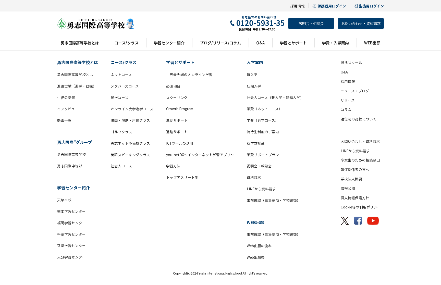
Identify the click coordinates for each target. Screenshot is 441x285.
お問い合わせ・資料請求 (361, 23)
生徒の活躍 (66, 97)
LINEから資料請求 (261, 188)
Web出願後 (256, 257)
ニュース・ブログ (355, 90)
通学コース (119, 97)
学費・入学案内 (335, 42)
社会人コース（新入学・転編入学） (275, 97)
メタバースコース (125, 86)
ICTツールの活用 (179, 143)
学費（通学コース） (263, 120)
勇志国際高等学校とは (80, 42)
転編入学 (254, 86)
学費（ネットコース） (264, 108)
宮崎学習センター (71, 245)
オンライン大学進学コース (132, 108)
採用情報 (297, 5)
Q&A (260, 42)
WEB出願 (372, 42)
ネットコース (121, 74)
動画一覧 (64, 120)
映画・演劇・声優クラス (130, 120)
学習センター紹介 (169, 42)
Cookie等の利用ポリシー (361, 206)
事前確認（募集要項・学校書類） (273, 200)
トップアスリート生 (182, 177)
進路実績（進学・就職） (76, 86)
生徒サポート (177, 120)
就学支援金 (256, 143)
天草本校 (64, 199)
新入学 (252, 74)
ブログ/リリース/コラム (220, 42)
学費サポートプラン (263, 154)
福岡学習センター (71, 222)
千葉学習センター (71, 234)
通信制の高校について (358, 118)
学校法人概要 (351, 178)
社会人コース (121, 165)
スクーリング (177, 97)
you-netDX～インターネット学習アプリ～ (200, 154)
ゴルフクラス (121, 131)
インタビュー (68, 108)
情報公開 (348, 188)
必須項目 (173, 86)
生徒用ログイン (371, 5)
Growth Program (179, 108)
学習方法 (173, 165)
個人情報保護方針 (355, 197)
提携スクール (351, 62)
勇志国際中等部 (69, 165)
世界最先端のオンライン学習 (189, 74)
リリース (348, 100)
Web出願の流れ (259, 245)
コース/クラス (126, 42)
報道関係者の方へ (355, 169)
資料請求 (254, 177)
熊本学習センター (71, 211)
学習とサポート (293, 42)
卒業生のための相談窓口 (360, 160)
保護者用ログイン (331, 5)
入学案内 (255, 62)
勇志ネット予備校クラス (130, 143)
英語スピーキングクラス (130, 154)
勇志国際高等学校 (71, 154)
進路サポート (177, 131)
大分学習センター (71, 256)
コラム (346, 109)
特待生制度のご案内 (263, 131)
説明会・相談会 (311, 23)
